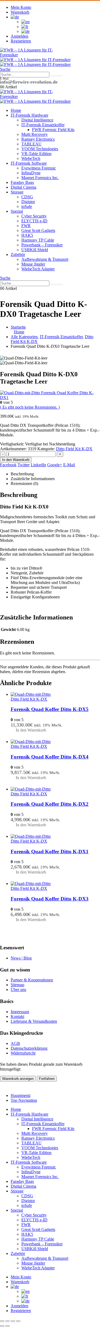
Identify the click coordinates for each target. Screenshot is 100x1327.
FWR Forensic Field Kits (53, 129)
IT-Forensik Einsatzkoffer (43, 125)
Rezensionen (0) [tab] (24, 483)
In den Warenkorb (15, 460)
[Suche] (56, 75)
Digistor (28, 201)
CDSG (27, 197)
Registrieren (21, 41)
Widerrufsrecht (23, 1053)
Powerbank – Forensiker (42, 245)
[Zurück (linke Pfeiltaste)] (2, 1326)
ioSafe (26, 206)
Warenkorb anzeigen (18, 1079)
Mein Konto (21, 7)
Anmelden (19, 36)
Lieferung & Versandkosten (34, 1021)
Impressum (20, 1011)
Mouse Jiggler (33, 264)
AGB (15, 1043)
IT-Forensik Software (29, 163)
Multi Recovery (34, 134)
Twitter (24, 465)
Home (16, 110)
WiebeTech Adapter (38, 269)
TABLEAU (31, 144)
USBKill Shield (34, 249)
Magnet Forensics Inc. (40, 177)
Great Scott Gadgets (38, 230)
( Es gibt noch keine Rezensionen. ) (30, 407)
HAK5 (27, 235)
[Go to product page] (55, 694)
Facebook (8, 465)
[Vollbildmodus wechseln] (7, 1321)
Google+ (54, 465)
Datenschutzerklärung (29, 1048)
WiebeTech (30, 158)
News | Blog (21, 958)
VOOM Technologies (39, 149)
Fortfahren (47, 1079)
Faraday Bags (22, 182)
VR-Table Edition (36, 153)
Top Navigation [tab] (24, 1100)
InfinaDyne (31, 173)
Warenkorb (20, 12)
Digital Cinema (23, 187)
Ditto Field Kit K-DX (74, 449)
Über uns (18, 989)
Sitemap (17, 984)
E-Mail (69, 465)
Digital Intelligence (37, 120)
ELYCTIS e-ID (34, 221)
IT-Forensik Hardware (29, 115)
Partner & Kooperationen (32, 980)
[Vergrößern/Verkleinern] (2, 1321)
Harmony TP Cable (37, 240)
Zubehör (18, 254)
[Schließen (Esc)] (18, 1321)
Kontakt (17, 1016)
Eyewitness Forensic (38, 168)
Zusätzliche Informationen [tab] (33, 478)
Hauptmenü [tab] (20, 1095)
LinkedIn (38, 465)
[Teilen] (13, 1321)
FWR (26, 225)
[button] (5, 69)
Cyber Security (34, 216)
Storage (17, 192)
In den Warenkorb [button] (31, 730)
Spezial (17, 211)
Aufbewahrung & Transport (44, 259)
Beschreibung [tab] (22, 474)
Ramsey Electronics (38, 139)
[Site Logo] (26, 55)
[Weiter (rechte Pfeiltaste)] (7, 1326)
